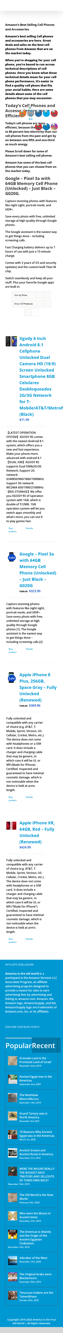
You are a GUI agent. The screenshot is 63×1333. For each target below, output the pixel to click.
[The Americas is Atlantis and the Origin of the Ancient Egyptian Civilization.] (12, 1234)
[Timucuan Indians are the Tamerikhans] (12, 1295)
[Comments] (58, 1045)
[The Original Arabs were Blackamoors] (12, 1276)
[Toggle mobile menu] (56, 5)
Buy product (13, 530)
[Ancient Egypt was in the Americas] (12, 1079)
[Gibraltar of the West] (12, 1260)
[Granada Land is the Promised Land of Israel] (12, 1060)
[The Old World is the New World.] (12, 1197)
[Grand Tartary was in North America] (12, 1116)
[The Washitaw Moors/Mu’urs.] (12, 1097)
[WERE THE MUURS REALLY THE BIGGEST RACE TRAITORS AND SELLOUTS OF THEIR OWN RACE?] (12, 1171)
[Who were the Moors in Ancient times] (12, 1215)
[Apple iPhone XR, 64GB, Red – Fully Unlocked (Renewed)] (11, 826)
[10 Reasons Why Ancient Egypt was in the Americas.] (12, 1134)
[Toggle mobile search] (50, 5)
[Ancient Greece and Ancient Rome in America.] (12, 1152)
